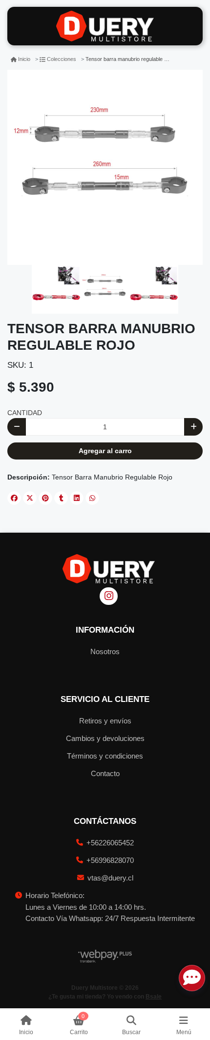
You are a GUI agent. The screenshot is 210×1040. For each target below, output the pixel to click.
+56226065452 (110, 843)
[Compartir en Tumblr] (61, 498)
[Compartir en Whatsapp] (92, 498)
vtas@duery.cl (110, 878)
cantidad (24, 413)
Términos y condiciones (105, 756)
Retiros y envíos (105, 721)
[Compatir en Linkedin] (77, 498)
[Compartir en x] (30, 498)
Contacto (105, 773)
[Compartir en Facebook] (14, 498)
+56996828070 (110, 860)
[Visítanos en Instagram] (109, 596)
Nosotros (105, 651)
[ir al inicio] (108, 568)
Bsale (154, 996)
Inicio (24, 59)
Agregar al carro (105, 451)
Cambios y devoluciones (105, 738)
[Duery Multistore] (105, 26)
